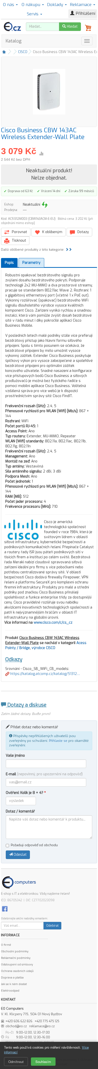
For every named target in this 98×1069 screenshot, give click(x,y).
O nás (9, 5)
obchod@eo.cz (16, 1026)
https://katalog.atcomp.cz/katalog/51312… (44, 673)
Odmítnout (16, 1061)
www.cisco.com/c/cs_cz (53, 622)
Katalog (14, 41)
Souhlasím (43, 1061)
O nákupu (31, 5)
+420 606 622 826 (19, 1021)
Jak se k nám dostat (14, 984)
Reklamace (81, 5)
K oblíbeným (51, 232)
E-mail (44, 774)
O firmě (6, 945)
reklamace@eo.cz (42, 1026)
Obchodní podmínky (14, 951)
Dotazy (82, 232)
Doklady (55, 5)
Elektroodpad (10, 991)
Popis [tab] (9, 262)
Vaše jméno (15, 755)
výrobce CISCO (43, 648)
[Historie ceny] (41, 154)
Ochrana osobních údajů (17, 971)
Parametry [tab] (31, 262)
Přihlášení (84, 13)
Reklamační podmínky (15, 958)
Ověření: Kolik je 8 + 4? (26, 792)
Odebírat (52, 926)
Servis (33, 14)
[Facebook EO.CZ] (5, 909)
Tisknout (18, 240)
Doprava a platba (12, 977)
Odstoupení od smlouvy (17, 964)
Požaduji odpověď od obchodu (34, 845)
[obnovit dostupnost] (45, 205)
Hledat (72, 26)
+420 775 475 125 (47, 1021)
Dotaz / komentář (20, 811)
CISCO (22, 52)
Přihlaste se (58, 741)
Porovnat (19, 232)
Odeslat (20, 854)
